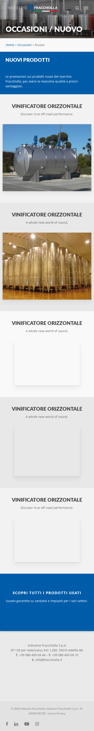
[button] (86, 8)
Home (10, 45)
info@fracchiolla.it (48, 660)
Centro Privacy (56, 713)
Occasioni (24, 45)
